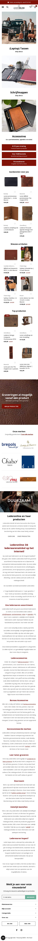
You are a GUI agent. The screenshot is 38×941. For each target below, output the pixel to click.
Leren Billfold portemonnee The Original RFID (25, 198)
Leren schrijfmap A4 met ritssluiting (26, 336)
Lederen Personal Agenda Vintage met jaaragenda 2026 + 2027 (26, 230)
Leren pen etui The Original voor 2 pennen (11, 368)
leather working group (19, 793)
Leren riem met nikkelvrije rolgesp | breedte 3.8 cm (26, 366)
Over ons (11, 536)
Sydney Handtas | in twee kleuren (10, 299)
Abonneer (30, 897)
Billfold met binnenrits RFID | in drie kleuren (10, 269)
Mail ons (27, 923)
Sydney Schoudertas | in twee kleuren (27, 269)
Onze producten (23, 536)
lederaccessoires (23, 662)
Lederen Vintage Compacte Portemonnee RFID (10, 337)
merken (27, 746)
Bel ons (9, 923)
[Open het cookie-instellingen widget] (3, 938)
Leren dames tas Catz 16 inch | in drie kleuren (27, 300)
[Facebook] (16, 930)
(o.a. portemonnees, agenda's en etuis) (19, 139)
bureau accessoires (29, 704)
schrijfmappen (6, 614)
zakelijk (28, 827)
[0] (34, 7)
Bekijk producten (11, 406)
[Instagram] (21, 930)
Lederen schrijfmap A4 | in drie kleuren (11, 229)
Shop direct (19, 51)
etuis (23, 614)
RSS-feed (29, 938)
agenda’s (30, 614)
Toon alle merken (27, 434)
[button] (3, 7)
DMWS (24, 938)
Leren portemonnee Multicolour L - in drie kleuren (10, 198)
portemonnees (16, 614)
